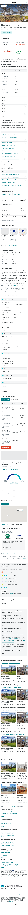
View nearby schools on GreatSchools (12, 553)
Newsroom (3, 892)
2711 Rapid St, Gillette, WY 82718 (9, 179)
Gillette (4, 630)
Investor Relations (8, 892)
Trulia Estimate (7, 66)
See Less (5, 391)
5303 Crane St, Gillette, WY (8, 151)
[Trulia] (2, 886)
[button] (27, 2)
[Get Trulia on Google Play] (18, 886)
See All (4, 591)
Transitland (17, 870)
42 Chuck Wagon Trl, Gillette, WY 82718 (11, 185)
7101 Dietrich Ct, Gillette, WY (9, 148)
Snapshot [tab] (4, 469)
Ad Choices (8, 893)
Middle (12, 524)
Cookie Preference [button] (14, 893)
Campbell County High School (12, 638)
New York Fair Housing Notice (6, 879)
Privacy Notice (3, 893)
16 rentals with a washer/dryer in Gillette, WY (13, 734)
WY (5, 806)
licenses (9, 875)
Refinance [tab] (4, 197)
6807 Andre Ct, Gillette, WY (8, 156)
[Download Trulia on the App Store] (9, 886)
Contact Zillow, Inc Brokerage (7, 883)
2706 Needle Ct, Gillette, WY (9, 142)
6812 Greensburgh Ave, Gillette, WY (10, 159)
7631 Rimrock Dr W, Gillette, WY (9, 137)
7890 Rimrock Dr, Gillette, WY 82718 (10, 174)
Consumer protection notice (20, 880)
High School (19, 524)
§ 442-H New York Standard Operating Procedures (9, 878)
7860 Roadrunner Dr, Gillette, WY (10, 140)
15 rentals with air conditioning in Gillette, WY (13, 710)
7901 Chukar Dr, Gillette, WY (8, 134)
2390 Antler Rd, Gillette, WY (8, 145)
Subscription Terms (20, 892)
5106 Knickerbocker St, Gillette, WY (10, 153)
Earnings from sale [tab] (6, 194)
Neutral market (14, 482)
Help (25, 892)
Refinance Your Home (7, 32)
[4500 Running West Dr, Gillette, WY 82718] (8, 670)
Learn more (11, 593)
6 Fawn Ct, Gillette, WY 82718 (9, 182)
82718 (14, 285)
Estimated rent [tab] (17, 194)
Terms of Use (14, 892)
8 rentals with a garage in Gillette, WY (11, 687)
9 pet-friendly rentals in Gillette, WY (11, 663)
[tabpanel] (14, 210)
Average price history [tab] (14, 469)
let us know (11, 901)
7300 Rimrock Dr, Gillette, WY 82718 (10, 177)
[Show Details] (25, 73)
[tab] (5, 399)
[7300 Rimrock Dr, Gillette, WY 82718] (8, 789)
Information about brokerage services (9, 880)
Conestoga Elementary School (9, 640)
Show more (5, 447)
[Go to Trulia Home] (14, 2)
